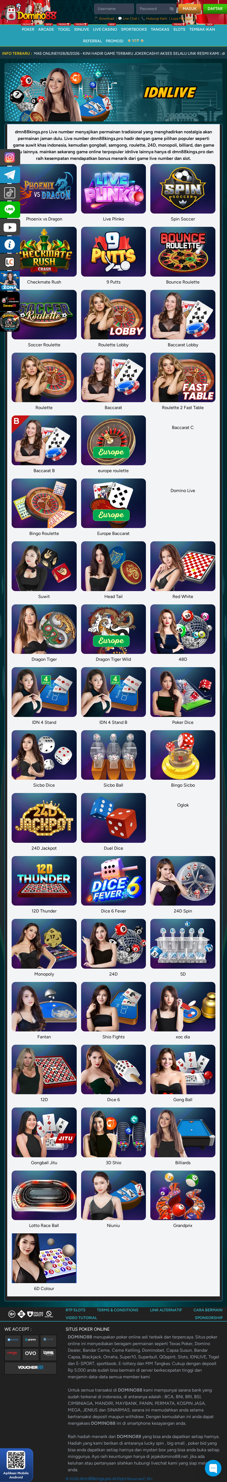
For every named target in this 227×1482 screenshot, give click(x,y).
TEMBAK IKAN (202, 28)
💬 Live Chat (127, 18)
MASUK (190, 8)
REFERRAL (92, 41)
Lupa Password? (183, 18)
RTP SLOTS (76, 1310)
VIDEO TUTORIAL (81, 1317)
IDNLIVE (81, 28)
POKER (28, 28)
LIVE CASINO (105, 28)
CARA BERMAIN (208, 1310)
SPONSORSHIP (209, 1317)
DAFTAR (215, 8)
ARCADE (46, 28)
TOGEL (64, 28)
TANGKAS (160, 29)
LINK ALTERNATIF (166, 1310)
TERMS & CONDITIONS (117, 1310)
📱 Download (104, 18)
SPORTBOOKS (134, 29)
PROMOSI (114, 41)
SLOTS (179, 28)
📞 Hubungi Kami (154, 18)
